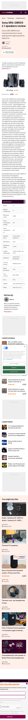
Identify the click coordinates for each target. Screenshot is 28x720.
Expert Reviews (7, 12)
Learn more (5, 68)
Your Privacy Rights (14, 363)
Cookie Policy (9, 359)
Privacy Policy (15, 713)
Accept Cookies (14, 371)
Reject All (14, 367)
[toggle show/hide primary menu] (25, 12)
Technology (10, 18)
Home (3, 18)
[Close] (24, 346)
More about (7, 311)
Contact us (5, 682)
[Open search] (21, 12)
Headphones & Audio (22, 18)
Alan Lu (7, 43)
